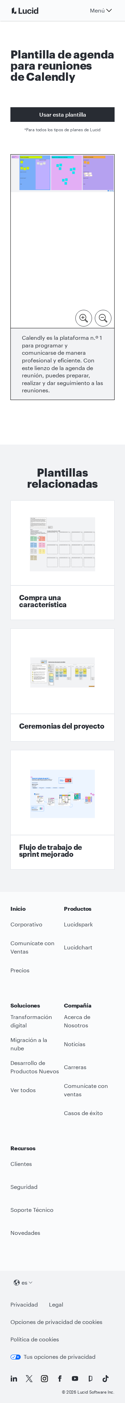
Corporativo (26, 924)
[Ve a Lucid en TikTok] (105, 1378)
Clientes (21, 1163)
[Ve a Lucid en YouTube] (75, 1378)
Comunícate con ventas (86, 1090)
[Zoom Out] (103, 317)
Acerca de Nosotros (77, 1021)
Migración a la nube (28, 1044)
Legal (56, 1304)
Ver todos (23, 1090)
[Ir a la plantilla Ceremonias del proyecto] (62, 685)
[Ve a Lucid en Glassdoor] (90, 1378)
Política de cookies (34, 1339)
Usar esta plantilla (62, 114)
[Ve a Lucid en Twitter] (29, 1378)
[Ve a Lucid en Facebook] (59, 1378)
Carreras (75, 1067)
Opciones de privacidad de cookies (56, 1321)
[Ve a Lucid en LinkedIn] (13, 1378)
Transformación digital (31, 1021)
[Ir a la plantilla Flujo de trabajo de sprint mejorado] (62, 810)
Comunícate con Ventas (32, 947)
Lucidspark (78, 924)
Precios (20, 970)
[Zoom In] (83, 317)
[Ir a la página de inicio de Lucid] (33, 10)
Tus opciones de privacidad (59, 1356)
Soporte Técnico (31, 1209)
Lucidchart (78, 947)
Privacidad (24, 1304)
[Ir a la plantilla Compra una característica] (62, 560)
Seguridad (24, 1186)
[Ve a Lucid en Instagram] (44, 1378)
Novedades (25, 1232)
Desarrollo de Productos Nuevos (34, 1067)
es (24, 1282)
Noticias (74, 1044)
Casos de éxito (83, 1113)
